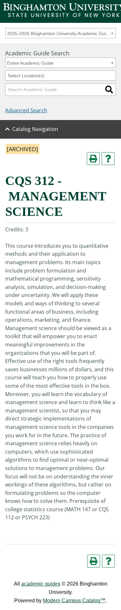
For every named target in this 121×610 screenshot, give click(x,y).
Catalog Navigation (35, 129)
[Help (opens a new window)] (108, 158)
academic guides (40, 584)
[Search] (109, 89)
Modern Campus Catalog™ (74, 600)
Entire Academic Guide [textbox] (30, 63)
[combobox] (60, 33)
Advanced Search (26, 110)
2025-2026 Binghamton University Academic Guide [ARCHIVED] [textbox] (59, 33)
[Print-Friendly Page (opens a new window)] (93, 158)
